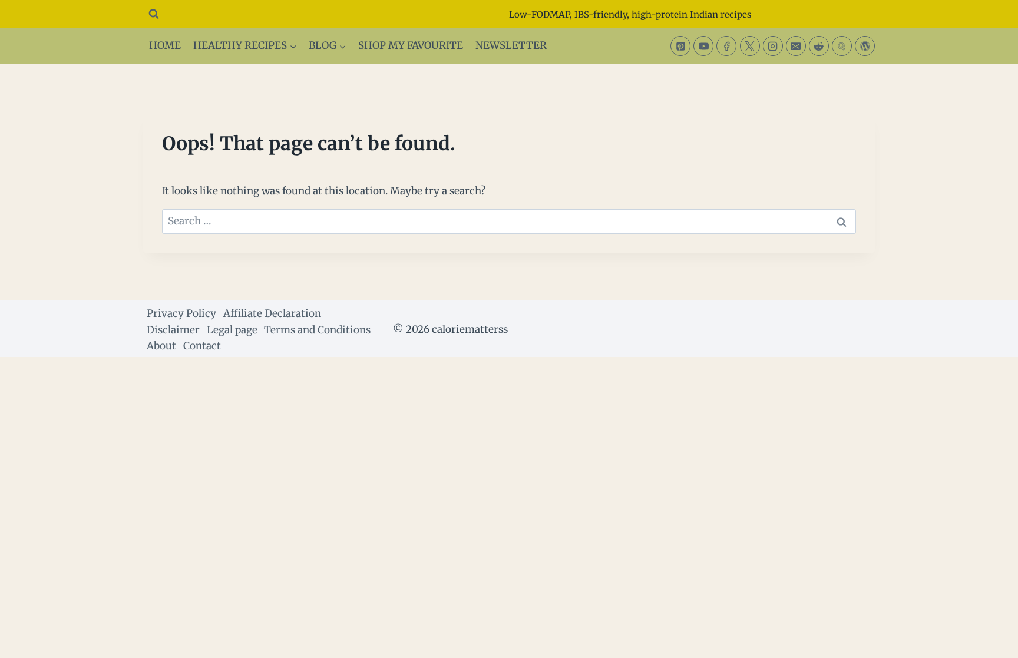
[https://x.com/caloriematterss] (750, 46)
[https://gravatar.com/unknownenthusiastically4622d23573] (865, 46)
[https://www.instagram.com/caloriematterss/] (773, 46)
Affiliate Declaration (272, 313)
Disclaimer (173, 329)
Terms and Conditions (317, 329)
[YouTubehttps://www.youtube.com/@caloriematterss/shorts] (703, 46)
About (161, 345)
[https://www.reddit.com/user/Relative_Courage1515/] (819, 46)
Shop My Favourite (410, 45)
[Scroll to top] (988, 640)
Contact (202, 345)
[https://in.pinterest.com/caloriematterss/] (680, 46)
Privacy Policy (181, 313)
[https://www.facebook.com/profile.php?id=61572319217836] (726, 46)
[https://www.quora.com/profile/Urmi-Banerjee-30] (842, 46)
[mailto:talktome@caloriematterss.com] (796, 46)
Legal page (232, 329)
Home (165, 45)
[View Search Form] (153, 14)
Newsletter (511, 45)
